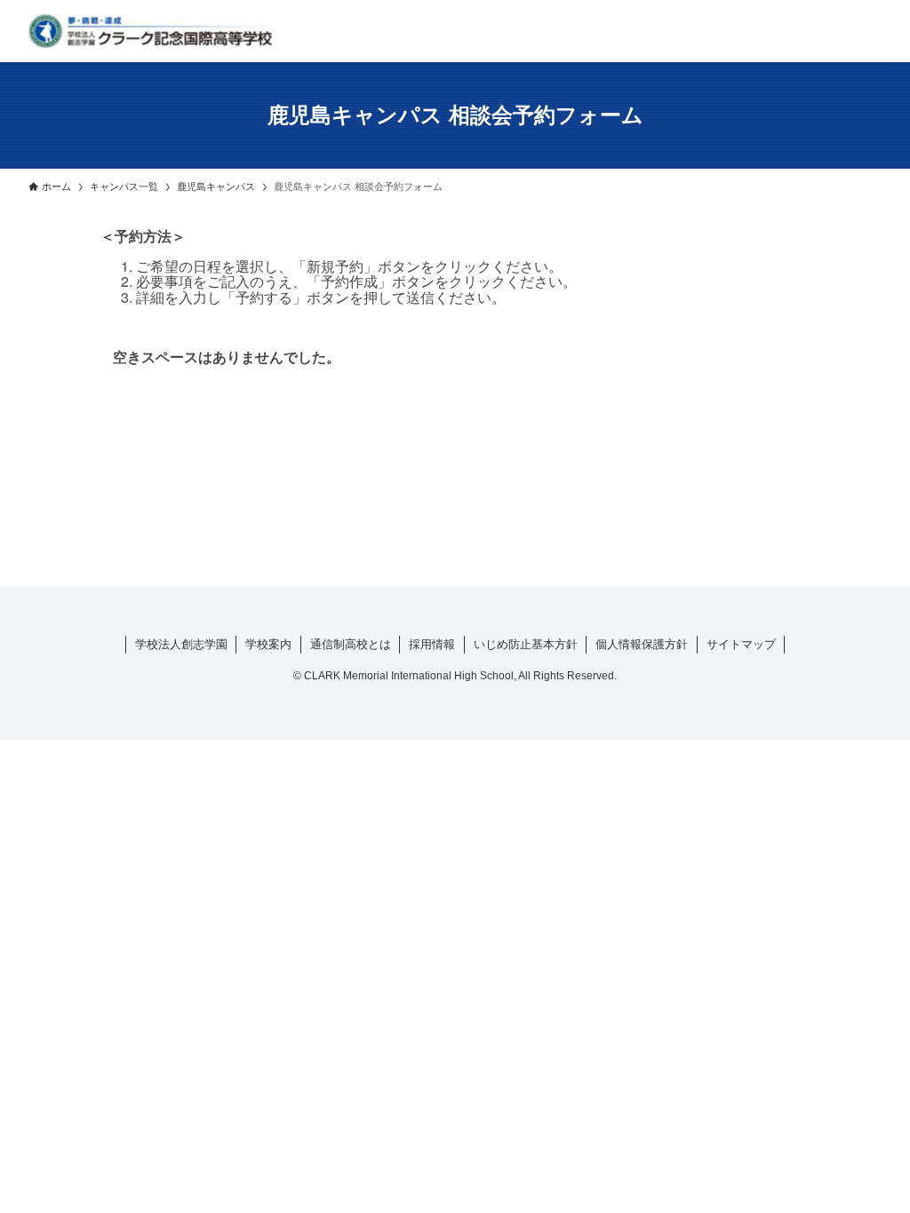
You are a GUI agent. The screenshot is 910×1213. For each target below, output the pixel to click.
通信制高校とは (350, 644)
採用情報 (432, 644)
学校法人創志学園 (181, 644)
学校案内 (268, 644)
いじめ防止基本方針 (526, 644)
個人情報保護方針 (641, 644)
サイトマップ (741, 644)
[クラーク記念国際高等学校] (150, 31)
